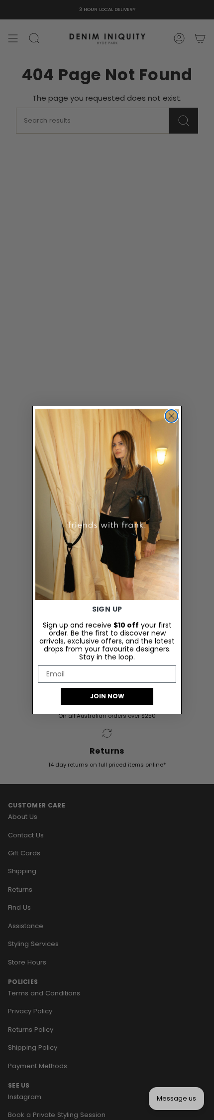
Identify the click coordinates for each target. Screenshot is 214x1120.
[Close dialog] (171, 416)
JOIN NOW (107, 696)
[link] (107, 504)
